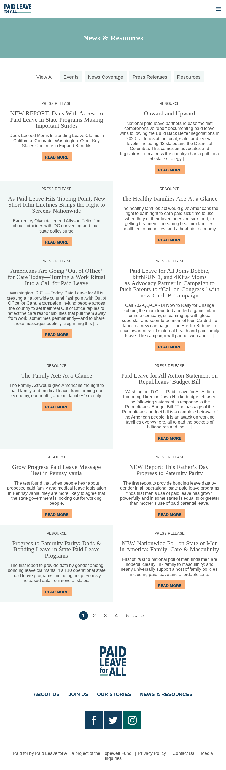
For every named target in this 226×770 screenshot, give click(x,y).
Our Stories (114, 694)
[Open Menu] (218, 9)
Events (71, 77)
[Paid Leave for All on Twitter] (113, 720)
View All (45, 77)
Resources (189, 77)
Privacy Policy (152, 753)
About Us (47, 694)
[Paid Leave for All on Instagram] (132, 720)
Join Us (78, 694)
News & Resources (113, 38)
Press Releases (150, 77)
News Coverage (105, 77)
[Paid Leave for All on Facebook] (94, 720)
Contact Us (183, 753)
